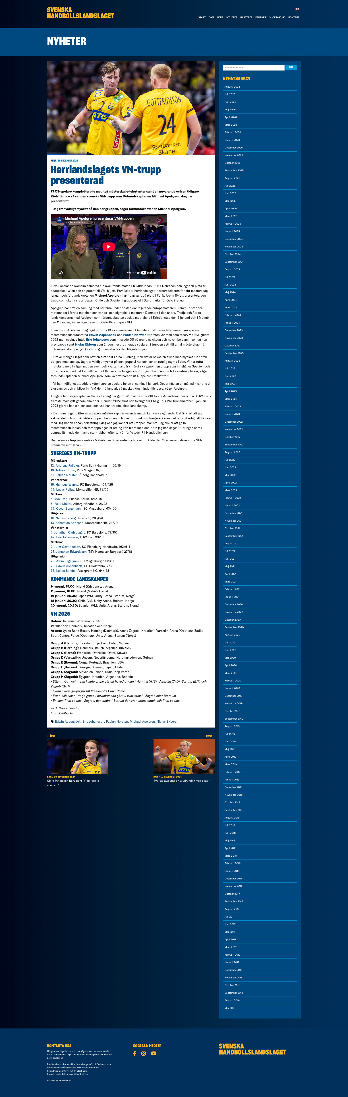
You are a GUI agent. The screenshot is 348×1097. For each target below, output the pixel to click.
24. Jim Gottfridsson (65, 547)
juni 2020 (230, 650)
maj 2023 (230, 383)
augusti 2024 (232, 269)
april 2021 (230, 574)
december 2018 (233, 787)
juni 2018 (230, 832)
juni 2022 (230, 467)
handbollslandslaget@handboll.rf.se (72, 1074)
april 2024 (231, 299)
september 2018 (234, 810)
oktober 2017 (232, 893)
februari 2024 (233, 315)
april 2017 (230, 939)
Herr (220, 17)
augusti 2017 (232, 909)
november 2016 (234, 977)
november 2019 (234, 703)
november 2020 (234, 612)
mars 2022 (231, 490)
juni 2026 (230, 102)
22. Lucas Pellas (62, 489)
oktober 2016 (232, 985)
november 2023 (234, 338)
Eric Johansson (93, 721)
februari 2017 (232, 954)
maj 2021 (230, 566)
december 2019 (233, 695)
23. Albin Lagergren (65, 561)
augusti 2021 (232, 543)
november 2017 (233, 886)
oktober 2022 (233, 437)
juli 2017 (230, 916)
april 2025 (231, 208)
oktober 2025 (233, 162)
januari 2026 (232, 140)
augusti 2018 (232, 817)
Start (202, 17)
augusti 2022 (232, 452)
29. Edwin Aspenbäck (66, 566)
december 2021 (233, 513)
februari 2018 (233, 863)
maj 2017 (230, 931)
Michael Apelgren (142, 721)
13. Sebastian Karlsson (67, 523)
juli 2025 (230, 185)
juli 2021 (230, 551)
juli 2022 (230, 459)
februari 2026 (233, 132)
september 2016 (234, 992)
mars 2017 (231, 947)
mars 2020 (231, 673)
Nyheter (231, 17)
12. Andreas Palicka (65, 465)
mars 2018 (231, 855)
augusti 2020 (232, 635)
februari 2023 (233, 406)
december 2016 (233, 970)
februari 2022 (233, 497)
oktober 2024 (233, 254)
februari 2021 (233, 589)
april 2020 (231, 665)
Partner (260, 17)
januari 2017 (232, 962)
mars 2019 (231, 764)
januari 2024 (232, 322)
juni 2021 (230, 558)
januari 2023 (232, 414)
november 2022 (234, 429)
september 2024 (234, 261)
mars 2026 (231, 124)
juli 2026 (230, 94)
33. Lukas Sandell (63, 571)
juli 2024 (230, 277)
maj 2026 (230, 109)
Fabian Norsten (117, 721)
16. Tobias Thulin (63, 470)
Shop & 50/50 (277, 17)
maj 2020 (230, 657)
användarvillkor (63, 1080)
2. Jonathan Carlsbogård (68, 532)
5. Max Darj (59, 499)
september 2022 (234, 444)
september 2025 (234, 170)
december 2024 (234, 239)
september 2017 (234, 901)
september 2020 (234, 627)
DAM (211, 17)
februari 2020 (233, 680)
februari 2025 (233, 223)
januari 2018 (232, 871)
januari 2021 (232, 596)
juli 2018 (230, 825)
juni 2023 (230, 376)
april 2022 (231, 482)
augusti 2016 (232, 1000)
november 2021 (234, 520)
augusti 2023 (232, 360)
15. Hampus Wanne (64, 484)
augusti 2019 (232, 726)
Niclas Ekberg (167, 721)
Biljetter (246, 17)
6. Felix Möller (61, 504)
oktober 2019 (232, 711)
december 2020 (234, 604)
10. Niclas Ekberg (63, 518)
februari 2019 (233, 772)
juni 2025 (230, 193)
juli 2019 (230, 734)
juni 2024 (230, 284)
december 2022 (234, 421)
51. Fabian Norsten (64, 475)
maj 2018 (230, 840)
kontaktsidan (56, 1057)
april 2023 (231, 391)
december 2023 (234, 330)
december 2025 (234, 147)
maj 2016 (230, 1008)
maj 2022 (230, 475)
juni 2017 (230, 924)
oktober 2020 (233, 619)
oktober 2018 (232, 802)
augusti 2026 (232, 86)
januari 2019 (232, 779)
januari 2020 (232, 688)
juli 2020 (230, 642)
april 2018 (230, 848)
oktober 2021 (232, 528)
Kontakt (293, 17)
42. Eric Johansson (64, 537)
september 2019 (234, 718)
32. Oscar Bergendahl (66, 508)
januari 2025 (232, 231)
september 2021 (234, 536)
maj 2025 (230, 201)
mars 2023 (231, 398)
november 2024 (234, 246)
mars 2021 (231, 581)
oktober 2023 (233, 345)
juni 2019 (230, 741)
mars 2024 (231, 307)
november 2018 (234, 794)
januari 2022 (232, 505)
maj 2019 (230, 749)
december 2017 (233, 878)
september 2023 (234, 353)
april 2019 (230, 756)
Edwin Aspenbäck (68, 721)
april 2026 (231, 117)
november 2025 (234, 155)
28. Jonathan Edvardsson (69, 551)
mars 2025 (231, 216)
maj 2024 (230, 292)
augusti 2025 (232, 178)
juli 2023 (230, 368)
